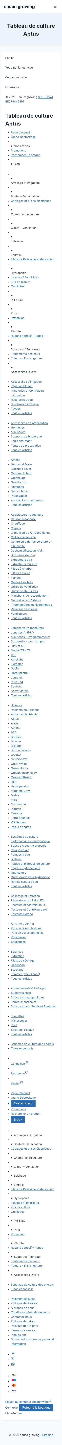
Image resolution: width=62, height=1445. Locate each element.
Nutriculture (18, 872)
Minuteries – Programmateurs (30, 637)
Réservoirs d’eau (22, 399)
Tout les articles (21, 413)
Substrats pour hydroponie (28, 845)
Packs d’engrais (21, 827)
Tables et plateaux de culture (30, 863)
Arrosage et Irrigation (28, 1135)
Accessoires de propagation (29, 423)
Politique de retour (23, 1321)
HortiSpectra (19, 673)
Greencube (18, 478)
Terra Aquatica (20, 817)
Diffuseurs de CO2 (23, 555)
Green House (19, 768)
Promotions (18, 150)
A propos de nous (22, 1308)
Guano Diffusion (21, 777)
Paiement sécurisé (23, 1298)
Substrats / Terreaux (27, 1256)
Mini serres (18, 432)
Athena (15, 459)
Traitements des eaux (25, 353)
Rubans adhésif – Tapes (27, 335)
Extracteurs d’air (21, 559)
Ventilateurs (19, 613)
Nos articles (22, 146)
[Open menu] (55, 6)
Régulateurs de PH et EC (27, 900)
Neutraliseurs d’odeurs (26, 600)
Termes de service (23, 1330)
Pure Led (17, 682)
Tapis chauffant (21, 441)
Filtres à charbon (22, 568)
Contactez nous (21, 1316)
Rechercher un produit (25, 155)
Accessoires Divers (26, 1274)
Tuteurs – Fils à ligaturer (27, 358)
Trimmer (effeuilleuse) (25, 974)
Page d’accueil (20, 132)
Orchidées (17, 286)
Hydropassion (20, 786)
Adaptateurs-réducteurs (27, 514)
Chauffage (18, 523)
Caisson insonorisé (23, 519)
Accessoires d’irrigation (26, 381)
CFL (13, 655)
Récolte (19, 1243)
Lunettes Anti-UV (22, 632)
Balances (17, 951)
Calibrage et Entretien (25, 896)
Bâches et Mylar (21, 464)
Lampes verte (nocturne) (27, 628)
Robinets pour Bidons (25, 709)
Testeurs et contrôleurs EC (28, 905)
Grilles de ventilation (24, 586)
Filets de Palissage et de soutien (32, 259)
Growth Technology (24, 772)
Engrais (19, 1184)
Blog (17, 164)
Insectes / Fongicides (25, 277)
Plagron (16, 809)
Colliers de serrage (23, 537)
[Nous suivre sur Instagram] (13, 1365)
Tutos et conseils (22, 1048)
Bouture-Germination (28, 1144)
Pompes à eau (20, 854)
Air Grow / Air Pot (22, 923)
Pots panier (18, 937)
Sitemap (47, 1435)
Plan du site (19, 1335)
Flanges (16, 577)
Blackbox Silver (21, 468)
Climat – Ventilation (27, 1166)
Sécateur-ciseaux (22, 1029)
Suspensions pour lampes (28, 641)
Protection (17, 318)
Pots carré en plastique (26, 928)
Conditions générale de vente (30, 1312)
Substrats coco (21, 992)
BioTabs (16, 745)
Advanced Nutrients (24, 714)
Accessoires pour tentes (27, 500)
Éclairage (20, 1175)
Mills (14, 799)
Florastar (17, 664)
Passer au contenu (17, 1401)
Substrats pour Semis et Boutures (33, 1006)
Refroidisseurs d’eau (24, 881)
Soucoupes (18, 941)
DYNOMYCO (19, 759)
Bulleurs (16, 859)
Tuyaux (16, 408)
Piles (14, 1025)
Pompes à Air (20, 850)
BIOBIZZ (16, 736)
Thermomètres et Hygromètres (31, 604)
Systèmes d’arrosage (25, 404)
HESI (14, 782)
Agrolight (17, 659)
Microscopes (19, 1020)
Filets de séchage (22, 960)
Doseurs (16, 705)
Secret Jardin (20, 491)
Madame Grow (21, 790)
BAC (14, 732)
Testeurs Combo (22, 914)
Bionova (16, 741)
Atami (15, 723)
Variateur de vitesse (24, 609)
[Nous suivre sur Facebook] (13, 1354)
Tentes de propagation (26, 445)
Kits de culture (20, 281)
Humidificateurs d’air (24, 591)
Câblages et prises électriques (31, 201)
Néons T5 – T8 (20, 650)
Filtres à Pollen (20, 573)
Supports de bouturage (26, 436)
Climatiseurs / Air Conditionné (30, 532)
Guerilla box (19, 482)
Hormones (18, 427)
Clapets (16, 528)
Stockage (17, 969)
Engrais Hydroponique (25, 868)
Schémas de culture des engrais (32, 1044)
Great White (19, 763)
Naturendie (18, 804)
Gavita (15, 668)
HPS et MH (18, 646)
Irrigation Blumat (22, 386)
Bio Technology (21, 750)
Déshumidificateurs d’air (27, 550)
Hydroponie (21, 1198)
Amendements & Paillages (28, 988)
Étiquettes (17, 1016)
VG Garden (18, 822)
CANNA (16, 755)
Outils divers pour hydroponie (30, 877)
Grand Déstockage (23, 137)
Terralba (16, 813)
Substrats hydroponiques (27, 997)
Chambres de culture (28, 1157)
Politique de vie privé (25, 1325)
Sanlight (16, 686)
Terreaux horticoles (24, 1002)
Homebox (17, 486)
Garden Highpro (21, 473)
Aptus (15, 718)
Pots (17, 1229)
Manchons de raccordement (29, 595)
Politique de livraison (24, 1303)
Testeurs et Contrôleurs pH (29, 909)
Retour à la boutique (36, 1407)
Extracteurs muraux (24, 564)
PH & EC (19, 1220)
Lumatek (16, 677)
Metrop (15, 795)
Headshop (18, 965)
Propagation (19, 495)
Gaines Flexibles (22, 582)
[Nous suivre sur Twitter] (13, 1359)
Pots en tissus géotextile (27, 932)
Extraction (17, 956)
